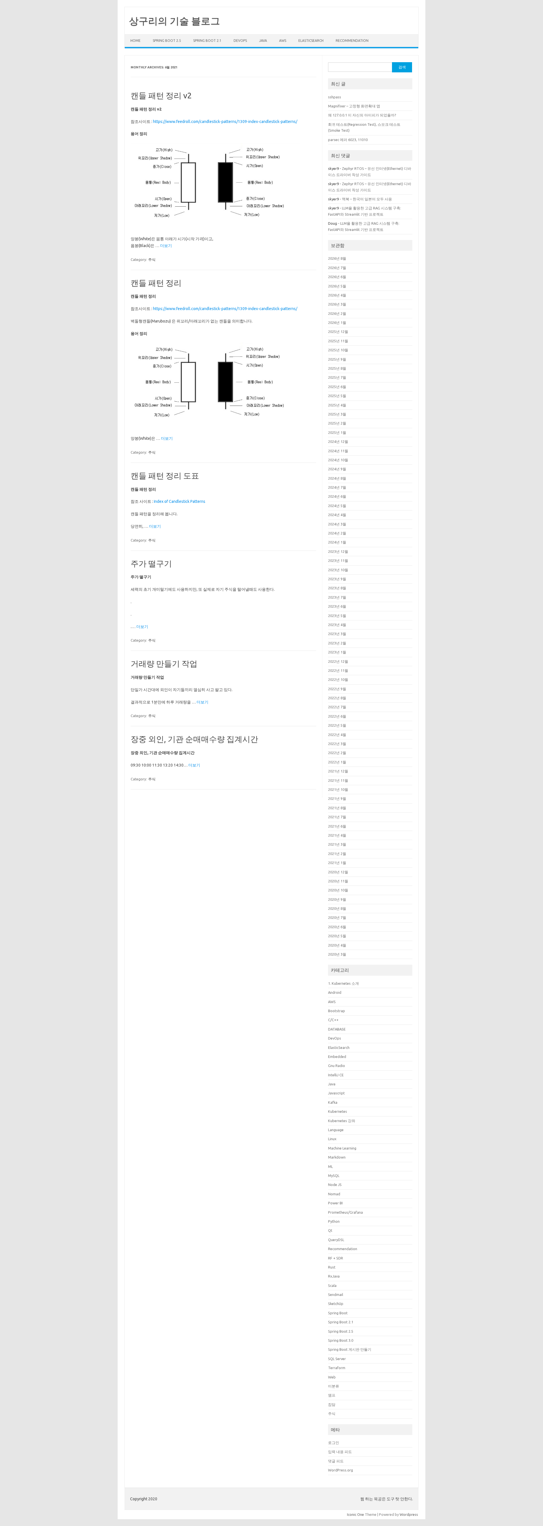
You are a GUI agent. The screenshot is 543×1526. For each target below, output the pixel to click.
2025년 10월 (338, 350)
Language (336, 1130)
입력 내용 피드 (340, 1452)
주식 (152, 259)
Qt (330, 1230)
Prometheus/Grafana (345, 1212)
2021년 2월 (337, 854)
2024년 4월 (337, 515)
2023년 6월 (337, 606)
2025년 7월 (337, 377)
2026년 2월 (337, 313)
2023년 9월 (337, 579)
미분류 (333, 1386)
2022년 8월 (337, 698)
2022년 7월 (337, 707)
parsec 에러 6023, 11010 (348, 140)
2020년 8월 (337, 908)
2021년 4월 (337, 835)
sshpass (334, 97)
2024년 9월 (337, 469)
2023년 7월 (337, 597)
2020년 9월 (337, 899)
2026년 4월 (337, 295)
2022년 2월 (337, 753)
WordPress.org (340, 1470)
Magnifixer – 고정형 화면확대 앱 (354, 106)
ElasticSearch (311, 40)
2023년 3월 (337, 634)
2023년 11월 (338, 560)
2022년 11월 (338, 670)
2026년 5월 (337, 286)
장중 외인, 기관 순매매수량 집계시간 (194, 739)
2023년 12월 (338, 551)
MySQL (333, 1175)
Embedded (337, 1057)
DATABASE (337, 1029)
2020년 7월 (337, 917)
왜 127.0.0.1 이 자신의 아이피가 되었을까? (362, 115)
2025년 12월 (338, 332)
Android (334, 992)
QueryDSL (336, 1240)
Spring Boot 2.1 (207, 40)
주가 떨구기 (151, 563)
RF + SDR (335, 1258)
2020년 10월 (338, 890)
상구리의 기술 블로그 (174, 20)
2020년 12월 (338, 872)
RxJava (334, 1276)
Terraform (336, 1368)
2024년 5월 (337, 506)
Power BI (335, 1203)
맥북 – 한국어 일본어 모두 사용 (367, 199)
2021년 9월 (337, 798)
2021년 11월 (338, 780)
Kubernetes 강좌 (341, 1121)
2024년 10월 (338, 460)
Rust (331, 1267)
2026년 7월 (337, 268)
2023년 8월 (337, 588)
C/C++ (333, 1020)
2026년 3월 (337, 304)
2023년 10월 (338, 570)
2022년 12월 (338, 661)
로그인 (333, 1443)
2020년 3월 (337, 954)
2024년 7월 (337, 487)
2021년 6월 (337, 826)
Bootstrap (336, 1011)
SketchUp (335, 1304)
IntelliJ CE (336, 1075)
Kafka (332, 1102)
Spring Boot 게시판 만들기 (349, 1349)
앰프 (331, 1395)
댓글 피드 (336, 1461)
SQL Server (337, 1359)
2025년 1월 (337, 432)
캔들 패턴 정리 (156, 282)
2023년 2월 (337, 643)
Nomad (334, 1194)
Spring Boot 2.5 (167, 40)
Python (334, 1221)
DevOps (240, 40)
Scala (332, 1285)
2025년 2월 (337, 423)
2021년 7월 (337, 817)
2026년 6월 (337, 277)
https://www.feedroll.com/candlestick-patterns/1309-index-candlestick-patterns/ (225, 121)
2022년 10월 (338, 679)
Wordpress (409, 1514)
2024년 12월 (338, 441)
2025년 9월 (337, 359)
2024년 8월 (337, 478)
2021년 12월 (338, 771)
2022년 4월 (337, 735)
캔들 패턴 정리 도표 (165, 475)
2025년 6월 (337, 387)
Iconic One (355, 1514)
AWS (282, 40)
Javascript (336, 1093)
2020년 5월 (337, 936)
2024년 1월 (337, 542)
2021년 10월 (338, 789)
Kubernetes (337, 1111)
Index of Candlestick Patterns (179, 501)
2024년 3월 (337, 524)
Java (263, 40)
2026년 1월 (337, 322)
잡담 (331, 1404)
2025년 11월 (338, 341)
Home (135, 40)
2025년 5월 (337, 396)
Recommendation (352, 40)
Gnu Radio (336, 1066)
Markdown (337, 1157)
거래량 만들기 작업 (164, 663)
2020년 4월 (337, 945)
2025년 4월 (337, 405)
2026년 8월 (337, 258)
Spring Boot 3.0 (340, 1340)
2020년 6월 (337, 927)
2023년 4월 (337, 625)
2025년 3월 (337, 414)
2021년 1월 (337, 863)
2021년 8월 (337, 808)
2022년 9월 (337, 689)
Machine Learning (342, 1148)
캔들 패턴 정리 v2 (161, 95)
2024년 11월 (338, 451)
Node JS (335, 1185)
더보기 (166, 245)
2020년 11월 (338, 881)
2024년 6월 (337, 496)
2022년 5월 (337, 725)
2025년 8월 (337, 368)
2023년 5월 (337, 616)
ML (330, 1166)
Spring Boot (338, 1313)
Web (332, 1377)
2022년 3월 (337, 744)
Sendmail (335, 1294)
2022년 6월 (337, 716)
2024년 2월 (337, 533)
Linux (332, 1139)
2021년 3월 (337, 844)
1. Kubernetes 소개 (343, 983)
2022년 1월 (337, 762)
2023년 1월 (337, 652)
